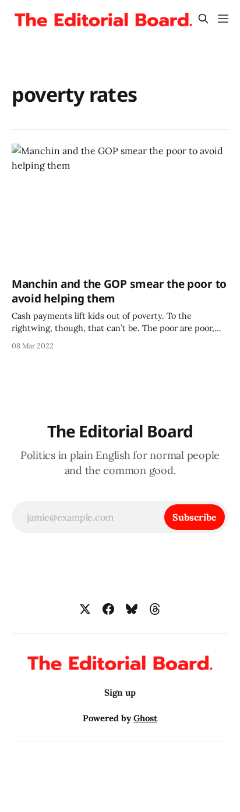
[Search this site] (203, 18)
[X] (85, 609)
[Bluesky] (131, 609)
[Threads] (155, 609)
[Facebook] (108, 609)
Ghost (145, 718)
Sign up (120, 692)
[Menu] (223, 18)
